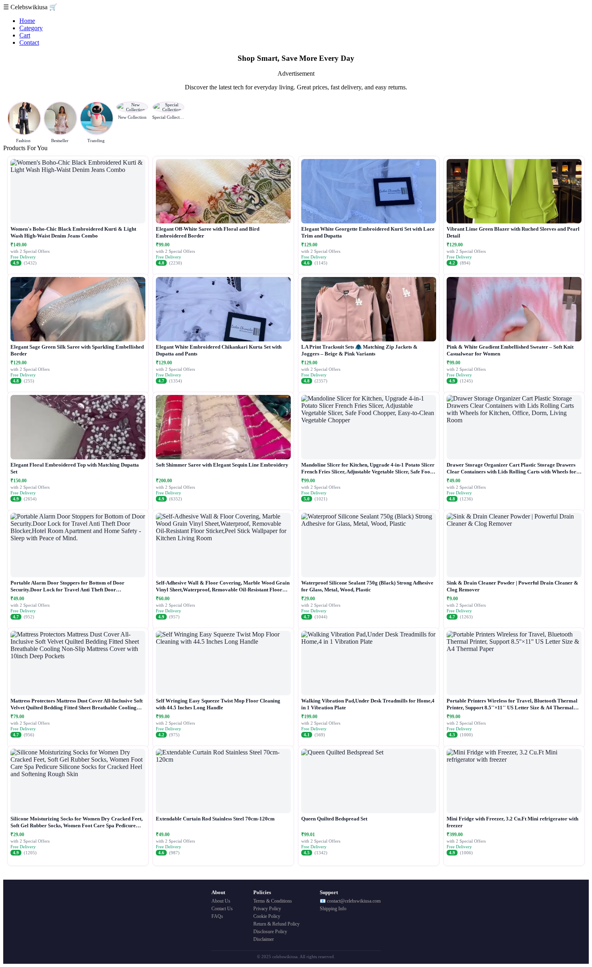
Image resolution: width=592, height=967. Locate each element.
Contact (29, 42)
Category (31, 28)
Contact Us (222, 908)
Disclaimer (263, 939)
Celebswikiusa (29, 7)
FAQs (217, 916)
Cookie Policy (266, 916)
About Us (220, 901)
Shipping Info (333, 908)
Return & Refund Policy (276, 924)
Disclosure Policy (270, 931)
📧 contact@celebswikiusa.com (350, 901)
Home (27, 20)
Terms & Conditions (272, 901)
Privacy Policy (267, 908)
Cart (24, 35)
